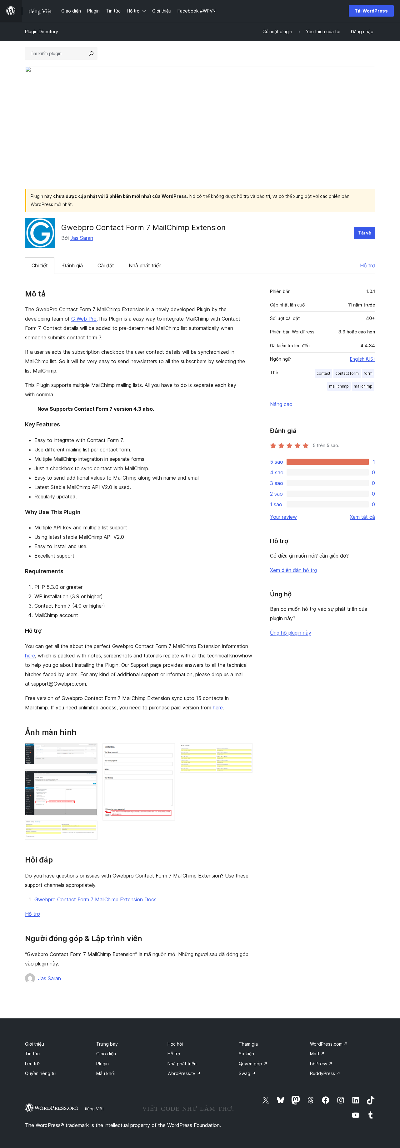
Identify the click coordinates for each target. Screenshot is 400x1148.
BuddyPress (325, 1073)
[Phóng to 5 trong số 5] (244, 752)
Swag (247, 1073)
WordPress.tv (184, 1073)
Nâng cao (281, 404)
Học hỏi (175, 1044)
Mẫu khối (105, 1073)
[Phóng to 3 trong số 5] (89, 829)
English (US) (362, 359)
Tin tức (32, 1053)
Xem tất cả (362, 517)
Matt (317, 1053)
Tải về (364, 232)
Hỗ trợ (367, 265)
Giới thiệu (34, 1044)
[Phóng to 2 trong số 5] (89, 778)
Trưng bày (107, 1044)
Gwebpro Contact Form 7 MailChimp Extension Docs (95, 899)
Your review (283, 517)
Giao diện (106, 1053)
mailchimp (363, 386)
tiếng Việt (94, 1108)
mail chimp (339, 386)
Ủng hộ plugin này (290, 633)
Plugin (102, 1063)
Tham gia (248, 1044)
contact (323, 373)
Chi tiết (40, 265)
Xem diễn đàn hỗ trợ (293, 570)
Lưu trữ (32, 1063)
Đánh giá (72, 265)
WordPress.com (329, 1044)
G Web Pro (84, 319)
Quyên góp (253, 1063)
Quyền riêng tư (40, 1073)
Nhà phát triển (145, 265)
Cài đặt (106, 265)
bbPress (321, 1063)
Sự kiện (246, 1053)
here (30, 655)
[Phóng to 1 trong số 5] (89, 752)
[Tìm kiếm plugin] (91, 53)
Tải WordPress (371, 10)
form (368, 373)
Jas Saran (81, 238)
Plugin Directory (41, 31)
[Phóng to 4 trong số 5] (166, 752)
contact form (347, 373)
